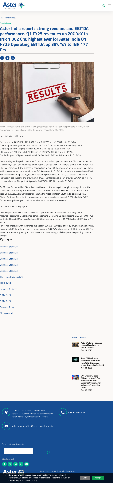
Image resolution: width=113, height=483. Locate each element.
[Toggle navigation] (108, 6)
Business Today (7, 307)
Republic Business (8, 289)
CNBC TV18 (5, 283)
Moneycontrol (6, 313)
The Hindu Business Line (11, 277)
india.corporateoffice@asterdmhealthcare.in (32, 426)
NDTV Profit (5, 295)
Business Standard (9, 246)
